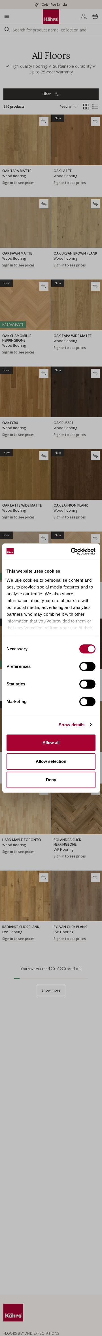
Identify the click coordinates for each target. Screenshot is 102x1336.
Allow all (51, 742)
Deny (51, 779)
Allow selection (51, 761)
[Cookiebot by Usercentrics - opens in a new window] (71, 551)
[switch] (87, 666)
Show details (71, 724)
